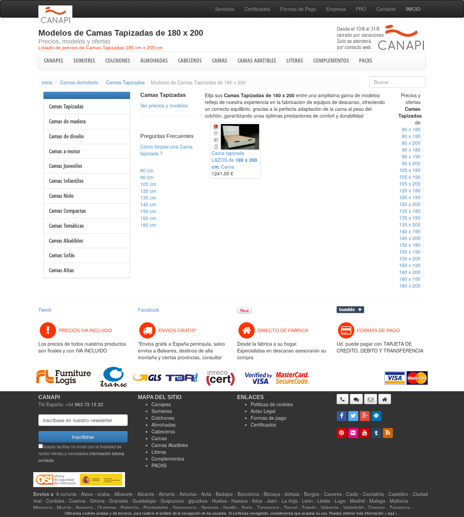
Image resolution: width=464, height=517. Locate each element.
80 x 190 (411, 136)
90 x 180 (411, 149)
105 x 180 (410, 170)
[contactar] (370, 399)
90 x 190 (411, 156)
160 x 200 (410, 272)
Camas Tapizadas (125, 82)
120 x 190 (410, 197)
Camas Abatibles (169, 445)
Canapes (161, 404)
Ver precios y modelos (164, 105)
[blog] (388, 433)
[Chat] (356, 399)
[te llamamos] (343, 399)
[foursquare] (376, 416)
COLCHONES (117, 60)
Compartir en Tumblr (350, 309)
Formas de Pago (298, 8)
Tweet (44, 309)
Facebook (148, 309)
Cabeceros (163, 431)
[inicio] (384, 399)
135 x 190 (410, 217)
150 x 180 (410, 244)
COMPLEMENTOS (331, 60)
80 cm (147, 170)
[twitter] (353, 416)
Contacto (386, 8)
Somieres (161, 411)
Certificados (257, 8)
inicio (47, 82)
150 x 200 (410, 258)
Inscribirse (83, 436)
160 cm (148, 217)
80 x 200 (411, 142)
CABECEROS (190, 60)
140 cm (148, 204)
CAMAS (219, 60)
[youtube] (365, 433)
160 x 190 (410, 265)
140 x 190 (410, 231)
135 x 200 (410, 224)
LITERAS (294, 60)
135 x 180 (410, 210)
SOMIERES (84, 60)
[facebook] (342, 416)
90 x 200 (411, 163)
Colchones (162, 417)
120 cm (148, 190)
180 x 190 (410, 278)
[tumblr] (376, 433)
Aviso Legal (263, 411)
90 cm (147, 177)
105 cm (148, 183)
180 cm (148, 224)
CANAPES (53, 60)
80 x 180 (411, 129)
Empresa (336, 8)
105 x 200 (410, 183)
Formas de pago (268, 417)
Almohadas (163, 424)
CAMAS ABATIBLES (256, 60)
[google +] (365, 416)
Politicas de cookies (272, 404)
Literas (158, 451)
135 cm (148, 197)
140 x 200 (410, 238)
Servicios (224, 8)
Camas (159, 438)
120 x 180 (410, 190)
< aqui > (391, 513)
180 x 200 (410, 285)
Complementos (167, 458)
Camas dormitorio (79, 82)
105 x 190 (410, 176)
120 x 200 (410, 204)
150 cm (148, 211)
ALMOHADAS (154, 60)
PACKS (365, 60)
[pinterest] (342, 433)
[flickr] (353, 433)
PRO (361, 8)
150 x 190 (410, 251)
